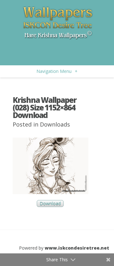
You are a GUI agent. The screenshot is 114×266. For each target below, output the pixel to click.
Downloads (55, 124)
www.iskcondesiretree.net (77, 248)
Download (50, 204)
